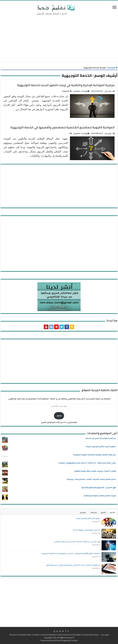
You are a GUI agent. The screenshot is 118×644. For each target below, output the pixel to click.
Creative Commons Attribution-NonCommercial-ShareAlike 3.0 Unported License (65, 634)
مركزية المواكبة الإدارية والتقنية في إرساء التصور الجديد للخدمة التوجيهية (66, 85)
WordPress (55, 640)
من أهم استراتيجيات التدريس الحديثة (101, 438)
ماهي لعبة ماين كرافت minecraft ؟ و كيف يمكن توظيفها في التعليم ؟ (87, 462)
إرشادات (84, 91)
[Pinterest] (56, 327)
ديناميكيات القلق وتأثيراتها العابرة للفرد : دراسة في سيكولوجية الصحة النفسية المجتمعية (71, 553)
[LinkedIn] (51, 327)
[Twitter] (61, 327)
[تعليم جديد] (55, 9)
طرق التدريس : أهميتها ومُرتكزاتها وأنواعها (99, 487)
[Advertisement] (59, 39)
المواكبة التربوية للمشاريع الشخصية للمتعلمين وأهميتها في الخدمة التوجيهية (63, 127)
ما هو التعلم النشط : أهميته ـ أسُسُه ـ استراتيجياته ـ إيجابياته (91, 479)
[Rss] (72, 327)
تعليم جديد (104, 634)
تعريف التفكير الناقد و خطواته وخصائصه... (99, 495)
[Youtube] (46, 327)
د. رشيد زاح (109, 91)
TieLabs (74, 640)
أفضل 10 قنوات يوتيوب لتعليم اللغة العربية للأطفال (95, 471)
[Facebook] (66, 327)
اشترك (59, 415)
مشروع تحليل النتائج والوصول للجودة (101, 446)
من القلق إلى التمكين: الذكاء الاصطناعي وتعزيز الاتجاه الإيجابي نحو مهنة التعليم (73, 565)
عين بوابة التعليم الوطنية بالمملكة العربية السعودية (94, 454)
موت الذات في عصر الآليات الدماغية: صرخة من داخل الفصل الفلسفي (77, 541)
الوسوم (83, 512)
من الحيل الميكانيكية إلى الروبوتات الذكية (86, 530)
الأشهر (103, 512)
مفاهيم (77, 91)
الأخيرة (112, 512)
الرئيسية (112, 67)
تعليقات (93, 512)
